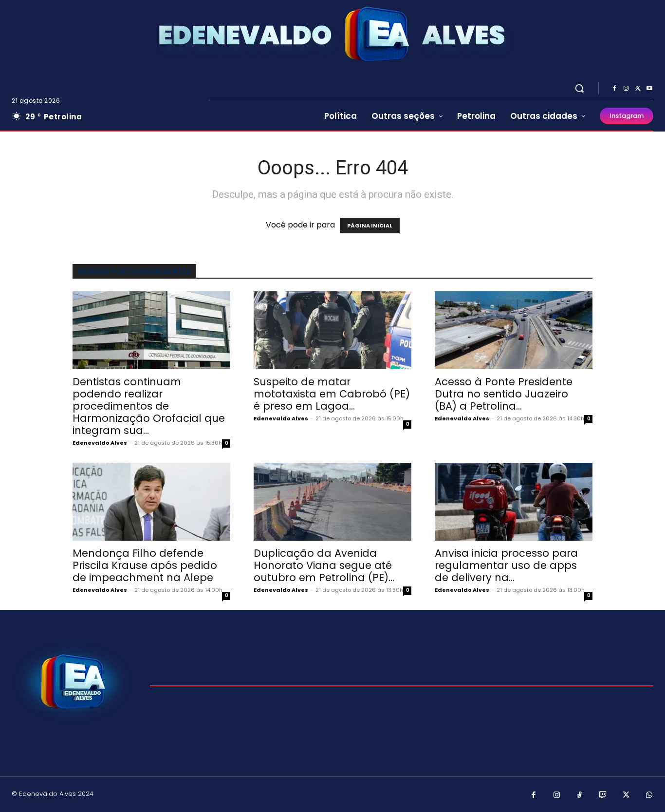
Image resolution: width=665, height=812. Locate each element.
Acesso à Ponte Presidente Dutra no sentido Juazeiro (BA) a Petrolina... (504, 394)
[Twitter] (638, 88)
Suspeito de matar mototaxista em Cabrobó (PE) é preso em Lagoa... (332, 394)
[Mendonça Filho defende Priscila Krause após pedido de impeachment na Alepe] (151, 502)
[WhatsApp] (649, 795)
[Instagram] (626, 88)
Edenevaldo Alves (100, 443)
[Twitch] (603, 795)
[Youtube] (649, 88)
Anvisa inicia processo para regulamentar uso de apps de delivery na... (506, 565)
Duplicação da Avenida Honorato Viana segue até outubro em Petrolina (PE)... (324, 565)
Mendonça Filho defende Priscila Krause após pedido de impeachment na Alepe (145, 565)
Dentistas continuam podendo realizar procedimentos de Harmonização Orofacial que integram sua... (149, 406)
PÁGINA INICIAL (369, 225)
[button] (579, 88)
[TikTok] (580, 795)
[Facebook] (614, 88)
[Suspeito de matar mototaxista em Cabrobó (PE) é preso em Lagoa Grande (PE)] (332, 330)
